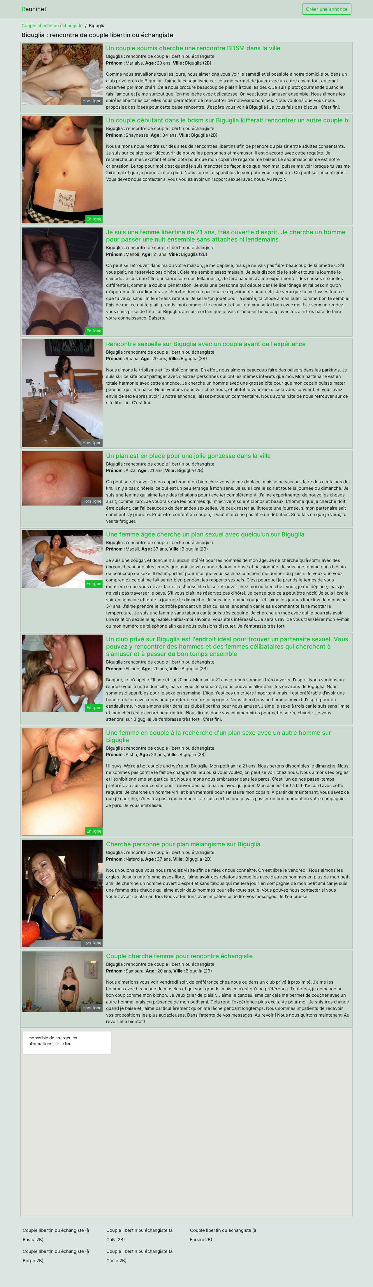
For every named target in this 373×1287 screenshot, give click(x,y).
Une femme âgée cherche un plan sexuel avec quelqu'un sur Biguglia (205, 534)
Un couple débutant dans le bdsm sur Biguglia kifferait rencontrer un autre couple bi (228, 120)
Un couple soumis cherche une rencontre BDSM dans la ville (193, 48)
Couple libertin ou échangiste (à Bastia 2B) (56, 1234)
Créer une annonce (327, 9)
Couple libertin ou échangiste (52, 25)
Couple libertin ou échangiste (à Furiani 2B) (223, 1234)
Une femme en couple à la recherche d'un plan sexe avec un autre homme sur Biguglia (218, 736)
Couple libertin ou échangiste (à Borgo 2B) (56, 1255)
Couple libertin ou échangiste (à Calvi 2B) (139, 1234)
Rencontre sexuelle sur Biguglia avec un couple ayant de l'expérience (206, 344)
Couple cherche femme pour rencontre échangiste (179, 956)
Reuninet (34, 9)
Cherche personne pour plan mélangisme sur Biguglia (183, 844)
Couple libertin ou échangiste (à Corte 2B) (139, 1255)
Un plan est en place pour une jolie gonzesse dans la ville (188, 455)
